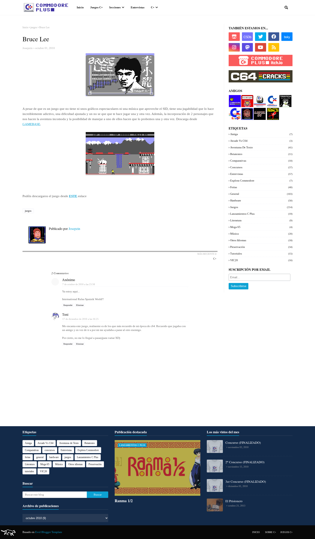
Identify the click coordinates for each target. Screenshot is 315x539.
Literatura (261, 220)
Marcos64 (259, 96)
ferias (261, 187)
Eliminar (80, 305)
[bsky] (286, 36)
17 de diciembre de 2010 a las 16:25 (80, 319)
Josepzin (27, 48)
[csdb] (247, 36)
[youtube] (260, 47)
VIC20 (261, 260)
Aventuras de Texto (261, 147)
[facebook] (273, 36)
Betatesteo (261, 154)
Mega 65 (261, 227)
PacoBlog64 (247, 98)
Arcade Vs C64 (261, 140)
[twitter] (260, 36)
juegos (33, 27)
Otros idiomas (261, 240)
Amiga (261, 134)
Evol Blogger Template (48, 532)
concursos (261, 167)
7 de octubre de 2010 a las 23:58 (78, 284)
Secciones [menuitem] (115, 7)
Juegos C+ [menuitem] (96, 7)
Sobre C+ (270, 532)
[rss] (273, 47)
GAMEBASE (31, 124)
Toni (65, 314)
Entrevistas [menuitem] (137, 7)
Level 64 (259, 109)
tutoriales (261, 253)
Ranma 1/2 (124, 500)
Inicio (25, 27)
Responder (67, 305)
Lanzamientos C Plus (261, 213)
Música (261, 233)
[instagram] (234, 47)
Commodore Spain (234, 111)
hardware (261, 200)
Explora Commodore (271, 100)
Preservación (261, 247)
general (261, 193)
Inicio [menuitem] (80, 7)
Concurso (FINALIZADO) (243, 442)
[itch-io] (234, 36)
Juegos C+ (286, 532)
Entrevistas (261, 174)
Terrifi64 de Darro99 (284, 100)
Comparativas (261, 160)
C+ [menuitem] (152, 7)
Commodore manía (234, 98)
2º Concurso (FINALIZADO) (244, 462)
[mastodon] (247, 47)
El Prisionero (234, 501)
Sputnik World (271, 111)
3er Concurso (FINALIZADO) (245, 481)
